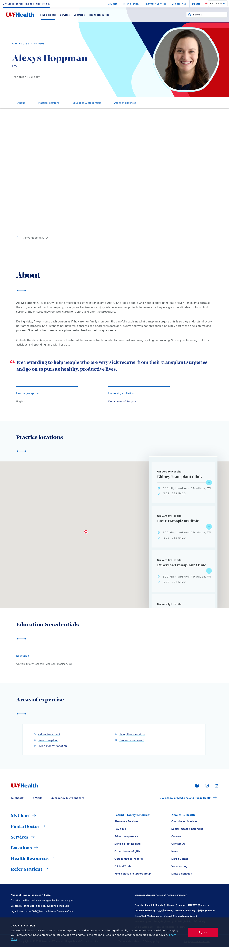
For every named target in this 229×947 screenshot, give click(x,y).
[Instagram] (206, 785)
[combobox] (210, 14)
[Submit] (189, 14)
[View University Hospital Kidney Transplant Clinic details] (209, 482)
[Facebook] (196, 785)
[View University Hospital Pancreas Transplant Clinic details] (209, 571)
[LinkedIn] (214, 785)
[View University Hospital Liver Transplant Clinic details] (209, 527)
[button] (86, 532)
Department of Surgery (122, 401)
